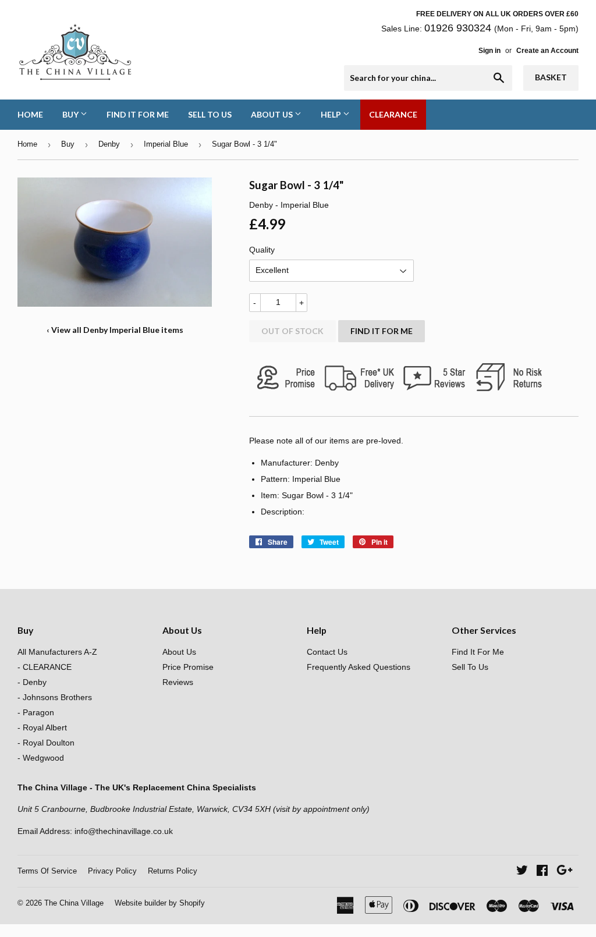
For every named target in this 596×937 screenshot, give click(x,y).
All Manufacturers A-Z (57, 651)
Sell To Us (210, 114)
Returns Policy (172, 871)
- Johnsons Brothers (54, 697)
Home (30, 114)
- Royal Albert (42, 727)
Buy (71, 114)
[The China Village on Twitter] (522, 871)
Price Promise (188, 667)
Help (332, 114)
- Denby (32, 682)
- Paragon (35, 712)
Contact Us (327, 651)
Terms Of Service (47, 871)
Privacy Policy (112, 871)
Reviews (177, 682)
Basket (551, 77)
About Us (273, 114)
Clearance (393, 114)
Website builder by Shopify (160, 903)
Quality (262, 249)
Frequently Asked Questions (358, 667)
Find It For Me (138, 114)
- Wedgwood (40, 757)
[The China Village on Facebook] (542, 871)
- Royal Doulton (45, 742)
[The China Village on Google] (564, 871)
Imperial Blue (166, 144)
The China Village (74, 903)
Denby (109, 144)
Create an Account (547, 51)
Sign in (489, 51)
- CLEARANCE (44, 667)
